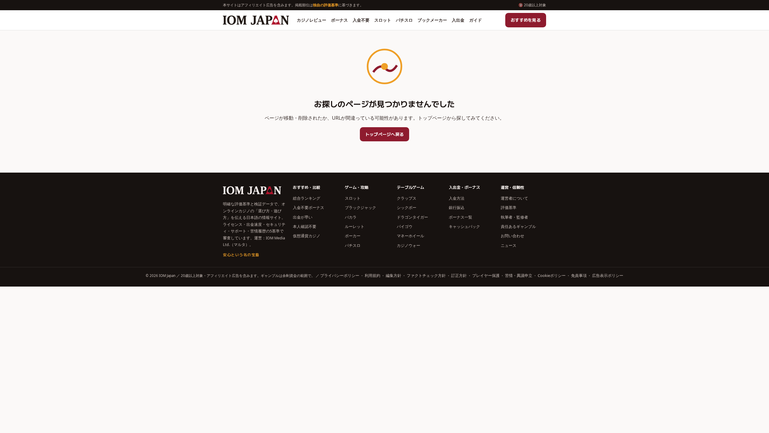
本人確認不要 (304, 226)
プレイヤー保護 (486, 275)
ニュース (508, 245)
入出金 (458, 20)
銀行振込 (456, 207)
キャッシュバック (464, 226)
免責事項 (579, 275)
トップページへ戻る (384, 134)
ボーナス (339, 20)
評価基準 (508, 207)
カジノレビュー (311, 20)
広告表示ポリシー (607, 275)
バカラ (351, 217)
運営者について (514, 198)
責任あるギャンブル (518, 226)
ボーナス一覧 (460, 217)
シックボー (406, 207)
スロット (382, 20)
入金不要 (361, 20)
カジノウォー (408, 245)
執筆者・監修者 (514, 217)
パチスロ (404, 20)
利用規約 (372, 275)
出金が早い (302, 217)
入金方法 (456, 198)
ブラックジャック (360, 207)
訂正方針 (459, 275)
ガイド (475, 20)
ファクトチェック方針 (426, 275)
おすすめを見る (526, 20)
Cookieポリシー (552, 275)
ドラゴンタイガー (412, 217)
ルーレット (354, 226)
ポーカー (352, 235)
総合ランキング (306, 198)
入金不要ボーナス (308, 207)
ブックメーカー (432, 20)
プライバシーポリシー (339, 275)
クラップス (406, 198)
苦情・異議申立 (518, 275)
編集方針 (393, 275)
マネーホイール (410, 235)
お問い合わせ (512, 235)
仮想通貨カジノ (306, 235)
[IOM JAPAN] (256, 20)
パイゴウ (404, 226)
